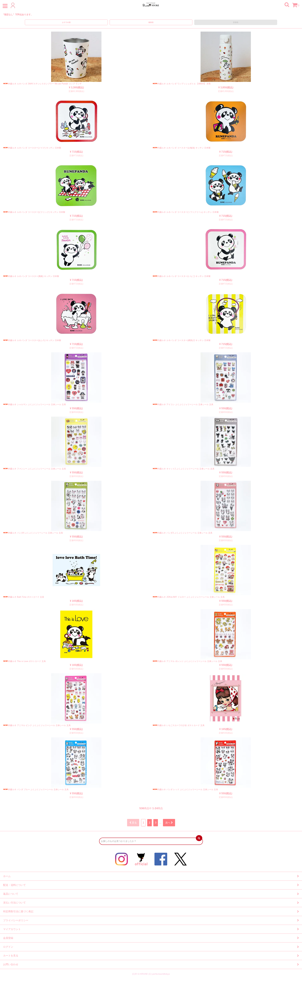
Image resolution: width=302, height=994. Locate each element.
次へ (168, 822)
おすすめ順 (66, 22)
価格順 (151, 22)
